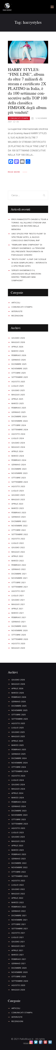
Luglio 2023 (17, 490)
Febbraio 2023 (18, 512)
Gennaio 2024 (18, 464)
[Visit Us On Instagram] (31, 1042)
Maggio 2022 (18, 552)
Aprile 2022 (17, 556)
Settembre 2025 (19, 377)
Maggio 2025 (18, 394)
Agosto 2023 (18, 486)
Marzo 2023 (17, 508)
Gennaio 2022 (18, 569)
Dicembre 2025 (19, 364)
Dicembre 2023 (19, 469)
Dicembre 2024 (19, 416)
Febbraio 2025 (18, 407)
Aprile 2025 (17, 399)
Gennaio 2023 (18, 517)
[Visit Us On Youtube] (45, 1042)
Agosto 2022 (18, 538)
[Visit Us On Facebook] (40, 1042)
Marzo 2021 (17, 613)
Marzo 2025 (17, 403)
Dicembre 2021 (19, 573)
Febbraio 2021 (18, 617)
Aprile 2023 (17, 503)
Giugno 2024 (18, 442)
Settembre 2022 (19, 534)
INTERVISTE (17, 311)
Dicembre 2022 (19, 521)
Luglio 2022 (17, 543)
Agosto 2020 (18, 643)
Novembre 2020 (19, 630)
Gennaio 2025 (18, 412)
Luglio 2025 (17, 386)
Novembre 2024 (19, 421)
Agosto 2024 (18, 434)
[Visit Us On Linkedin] (50, 1042)
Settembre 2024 (19, 429)
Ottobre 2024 (18, 425)
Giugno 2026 (18, 338)
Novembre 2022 (19, 525)
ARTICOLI (15, 302)
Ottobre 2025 (18, 372)
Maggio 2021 (18, 604)
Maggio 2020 (18, 648)
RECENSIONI (17, 315)
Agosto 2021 (18, 591)
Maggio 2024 (18, 447)
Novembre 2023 (19, 473)
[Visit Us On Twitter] (35, 1042)
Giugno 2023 (18, 495)
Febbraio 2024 (18, 460)
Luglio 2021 (17, 595)
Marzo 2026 (17, 351)
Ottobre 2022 (18, 530)
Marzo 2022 (17, 560)
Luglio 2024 (17, 438)
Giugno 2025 (18, 390)
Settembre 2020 (19, 639)
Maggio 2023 (18, 499)
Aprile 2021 (17, 608)
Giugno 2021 (18, 600)
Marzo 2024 (17, 455)
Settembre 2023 (19, 482)
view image (28, 52)
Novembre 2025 (19, 368)
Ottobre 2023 (18, 477)
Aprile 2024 (17, 451)
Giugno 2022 (18, 547)
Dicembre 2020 (19, 626)
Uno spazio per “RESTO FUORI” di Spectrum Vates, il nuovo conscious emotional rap (28, 237)
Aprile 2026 (17, 346)
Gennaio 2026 (18, 359)
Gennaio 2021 (18, 621)
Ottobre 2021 (18, 582)
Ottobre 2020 (18, 634)
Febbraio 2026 (18, 355)
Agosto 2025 (18, 381)
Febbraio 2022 (18, 565)
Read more (14, 172)
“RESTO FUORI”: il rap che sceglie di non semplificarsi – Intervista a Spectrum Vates (29, 262)
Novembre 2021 (19, 578)
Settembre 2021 (19, 586)
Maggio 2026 (18, 342)
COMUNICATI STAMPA (18, 118)
